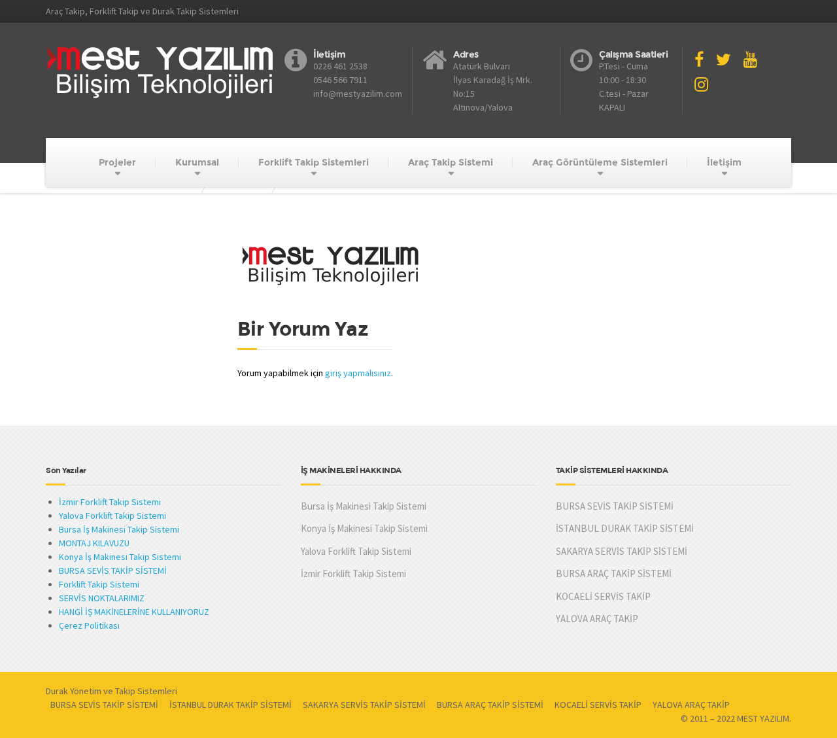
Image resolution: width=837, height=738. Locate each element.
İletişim (724, 162)
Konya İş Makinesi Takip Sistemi (120, 557)
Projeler (117, 162)
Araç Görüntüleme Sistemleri (600, 162)
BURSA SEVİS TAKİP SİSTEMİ (113, 570)
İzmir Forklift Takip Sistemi (110, 502)
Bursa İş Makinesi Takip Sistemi (119, 529)
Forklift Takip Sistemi (99, 584)
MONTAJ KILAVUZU (94, 543)
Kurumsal (197, 162)
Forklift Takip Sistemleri (313, 162)
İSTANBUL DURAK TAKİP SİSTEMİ (625, 528)
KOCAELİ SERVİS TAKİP (603, 596)
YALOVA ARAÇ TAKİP (597, 618)
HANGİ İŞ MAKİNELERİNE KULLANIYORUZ (134, 612)
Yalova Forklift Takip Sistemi (112, 515)
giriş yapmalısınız (358, 373)
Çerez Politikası (89, 625)
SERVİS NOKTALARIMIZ (102, 598)
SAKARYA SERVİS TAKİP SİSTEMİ (621, 551)
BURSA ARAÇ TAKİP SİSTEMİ (614, 573)
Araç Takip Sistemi (450, 162)
